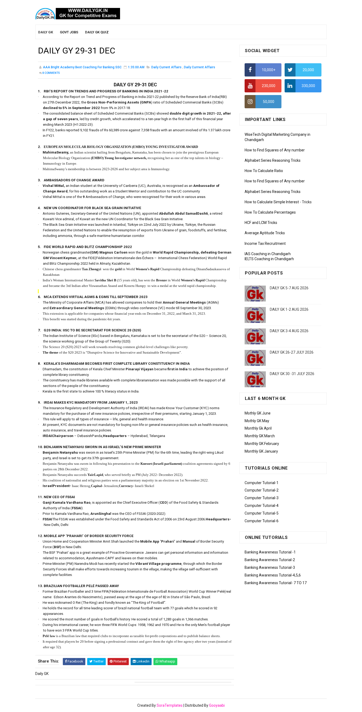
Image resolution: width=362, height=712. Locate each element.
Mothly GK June (258, 413)
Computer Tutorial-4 (262, 505)
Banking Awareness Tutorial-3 (270, 567)
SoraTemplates (170, 705)
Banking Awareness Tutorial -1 (270, 552)
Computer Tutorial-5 (262, 513)
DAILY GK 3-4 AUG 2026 (289, 331)
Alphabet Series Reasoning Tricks (273, 160)
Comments (51, 72)
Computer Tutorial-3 (262, 498)
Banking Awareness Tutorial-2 (270, 560)
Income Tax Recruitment (265, 243)
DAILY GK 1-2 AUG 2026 (289, 309)
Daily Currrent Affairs (199, 67)
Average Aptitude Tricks (265, 233)
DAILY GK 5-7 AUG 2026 (289, 288)
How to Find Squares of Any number (275, 150)
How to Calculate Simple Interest (272, 202)
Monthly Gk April (258, 428)
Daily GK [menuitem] (45, 32)
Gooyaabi (217, 705)
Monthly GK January (261, 451)
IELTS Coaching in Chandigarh (269, 259)
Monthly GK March (260, 436)
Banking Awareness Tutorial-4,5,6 (273, 575)
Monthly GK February (262, 443)
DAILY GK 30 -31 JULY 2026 (292, 374)
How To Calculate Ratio (264, 171)
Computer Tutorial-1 (262, 483)
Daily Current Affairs (166, 67)
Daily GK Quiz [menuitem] (97, 32)
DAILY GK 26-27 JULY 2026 (292, 352)
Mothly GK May (257, 421)
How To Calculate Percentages (270, 212)
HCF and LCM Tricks (261, 222)
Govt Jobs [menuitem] (69, 32)
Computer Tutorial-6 (262, 521)
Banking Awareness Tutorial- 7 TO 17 (276, 583)
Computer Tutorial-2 (262, 490)
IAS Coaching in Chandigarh (268, 254)
